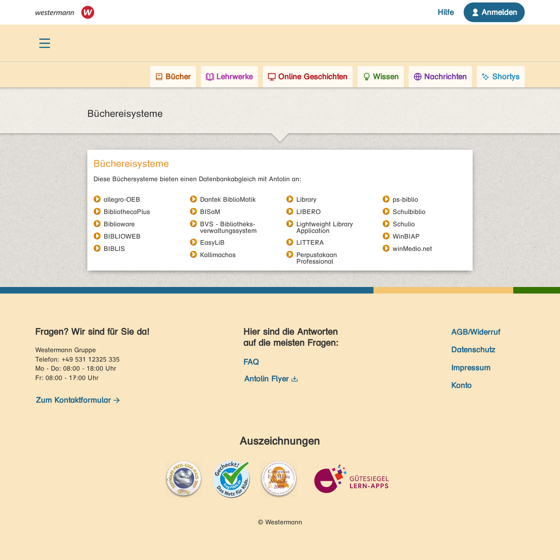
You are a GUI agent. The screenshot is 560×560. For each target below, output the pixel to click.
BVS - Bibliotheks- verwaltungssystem (228, 224)
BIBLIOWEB (122, 236)
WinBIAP (406, 236)
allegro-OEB (122, 199)
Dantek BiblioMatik (228, 199)
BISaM (210, 211)
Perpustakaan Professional (316, 254)
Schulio (404, 224)
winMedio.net (412, 248)
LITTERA (310, 242)
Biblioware (119, 224)
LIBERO (308, 211)
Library (306, 199)
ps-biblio (405, 199)
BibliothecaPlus (127, 211)
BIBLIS (114, 248)
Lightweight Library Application (324, 224)
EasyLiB (212, 242)
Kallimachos (218, 254)
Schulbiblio (409, 211)
